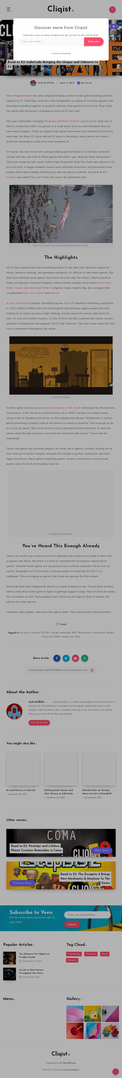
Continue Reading (61, 53)
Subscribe (94, 41)
